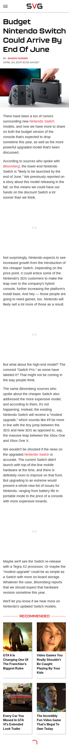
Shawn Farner (18, 58)
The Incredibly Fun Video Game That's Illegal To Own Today (49, 722)
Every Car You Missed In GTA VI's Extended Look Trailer (13, 722)
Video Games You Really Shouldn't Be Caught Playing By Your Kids (50, 664)
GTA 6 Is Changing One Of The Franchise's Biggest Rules (15, 662)
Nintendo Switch (42, 121)
